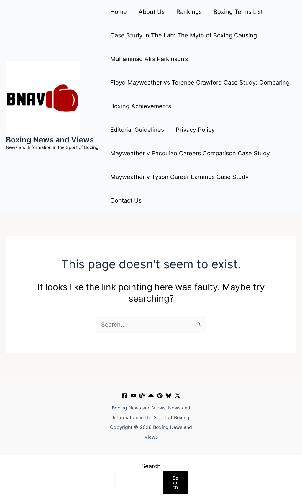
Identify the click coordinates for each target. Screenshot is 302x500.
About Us (152, 11)
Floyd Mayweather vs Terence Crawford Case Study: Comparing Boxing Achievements (200, 94)
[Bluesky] (168, 395)
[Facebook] (124, 395)
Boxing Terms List (238, 11)
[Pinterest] (160, 395)
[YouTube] (133, 395)
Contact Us (126, 200)
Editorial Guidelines (137, 129)
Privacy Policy (195, 129)
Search (151, 466)
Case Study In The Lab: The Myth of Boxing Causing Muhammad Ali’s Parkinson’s (183, 47)
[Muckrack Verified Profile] (142, 395)
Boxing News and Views (50, 139)
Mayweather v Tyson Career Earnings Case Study (179, 176)
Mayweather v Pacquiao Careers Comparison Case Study (190, 153)
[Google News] (151, 395)
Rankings (189, 11)
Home (118, 11)
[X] (177, 395)
